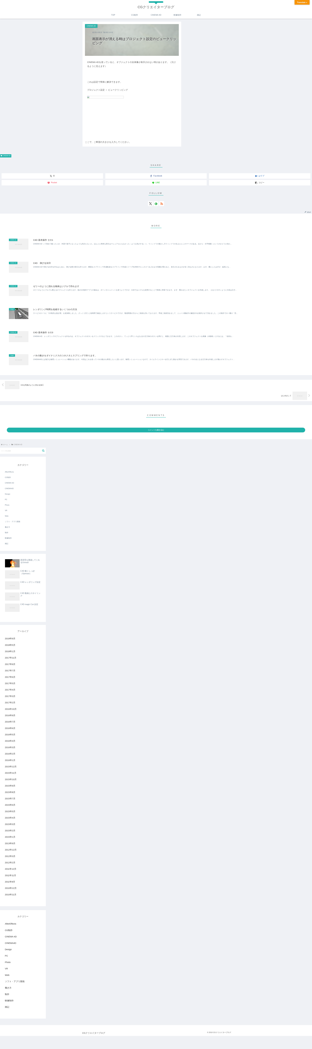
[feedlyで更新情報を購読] (156, 203)
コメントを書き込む (156, 430)
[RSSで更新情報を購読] (161, 203)
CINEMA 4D (7, 156)
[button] (259, 182)
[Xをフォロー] (150, 203)
